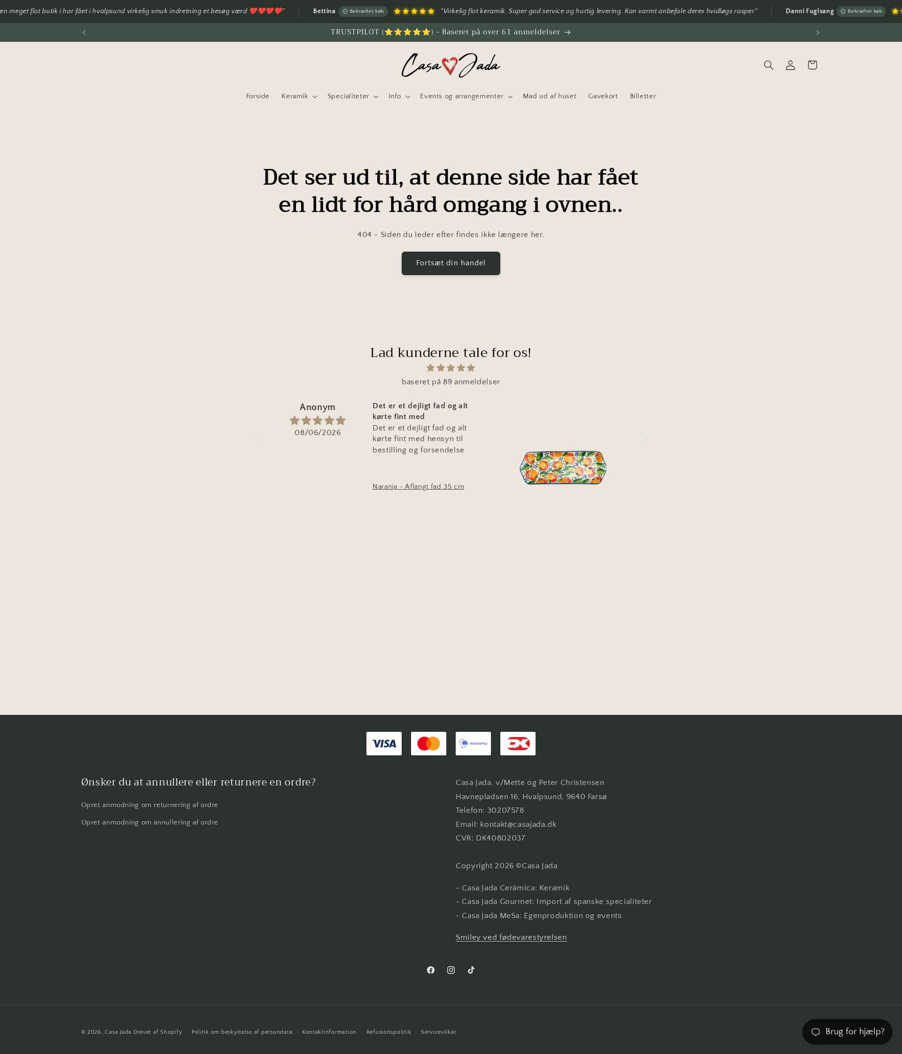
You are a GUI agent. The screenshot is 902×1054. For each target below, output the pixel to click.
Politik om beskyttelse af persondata (242, 1032)
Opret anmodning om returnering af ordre (150, 805)
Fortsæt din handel (451, 263)
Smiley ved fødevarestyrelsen (511, 937)
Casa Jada (118, 1032)
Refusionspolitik (389, 1032)
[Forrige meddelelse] (84, 32)
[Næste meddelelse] (818, 32)
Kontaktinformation (329, 1032)
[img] (451, 368)
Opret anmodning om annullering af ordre (150, 822)
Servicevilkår (439, 1032)
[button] (298, 96)
